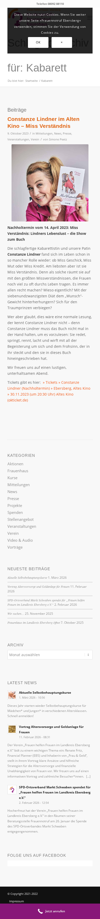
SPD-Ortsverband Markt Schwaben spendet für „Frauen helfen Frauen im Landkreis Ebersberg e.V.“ (46, 602)
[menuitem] (23, 901)
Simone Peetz (58, 139)
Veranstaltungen (18, 139)
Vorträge (15, 547)
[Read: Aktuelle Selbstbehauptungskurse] (12, 695)
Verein (35, 139)
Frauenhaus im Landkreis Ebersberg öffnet (33, 622)
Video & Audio (20, 540)
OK (38, 42)
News (57, 133)
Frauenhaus (17, 470)
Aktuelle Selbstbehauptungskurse (27, 577)
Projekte (14, 505)
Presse (67, 133)
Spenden (15, 512)
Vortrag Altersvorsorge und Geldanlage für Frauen (38, 586)
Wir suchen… (15, 613)
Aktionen (15, 463)
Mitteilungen (44, 133)
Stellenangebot (20, 519)
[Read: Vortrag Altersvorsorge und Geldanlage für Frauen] (12, 729)
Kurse (12, 477)
